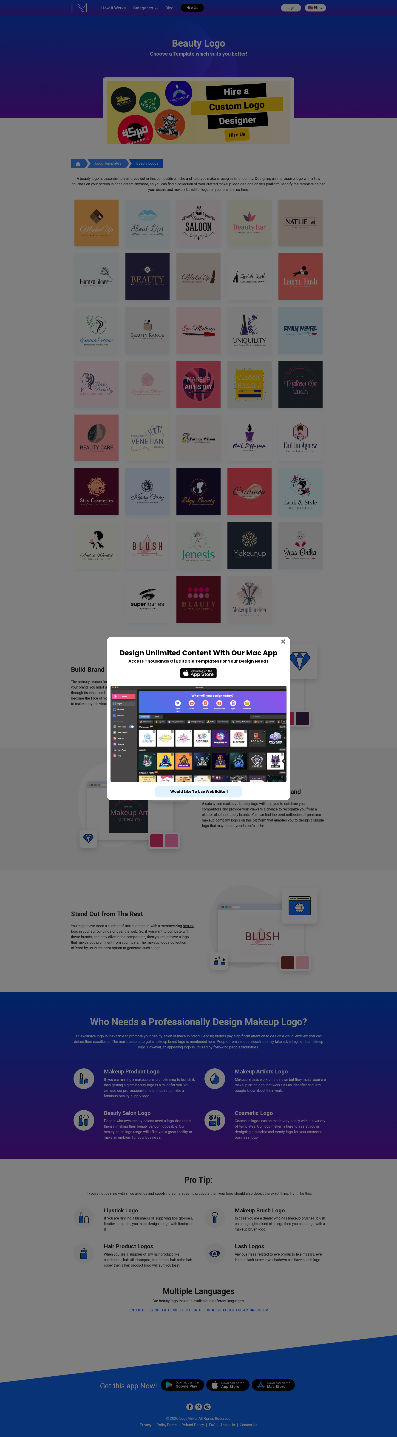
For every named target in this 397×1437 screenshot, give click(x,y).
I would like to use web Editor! (198, 791)
